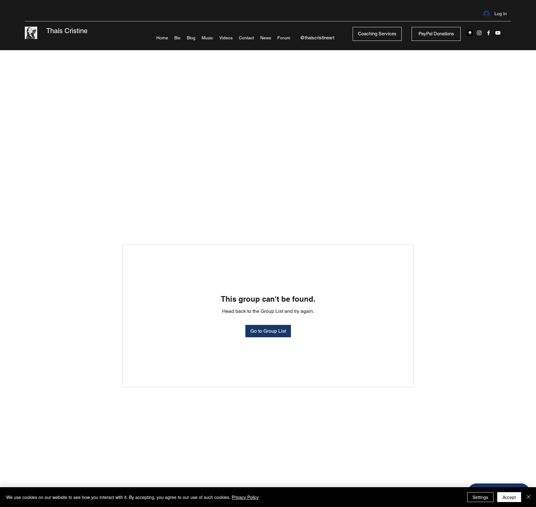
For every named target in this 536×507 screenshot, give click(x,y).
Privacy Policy (245, 497)
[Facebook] (488, 33)
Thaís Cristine (66, 31)
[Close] (528, 497)
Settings (480, 497)
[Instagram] (479, 33)
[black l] (470, 33)
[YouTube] (498, 33)
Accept (509, 497)
